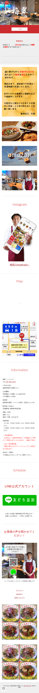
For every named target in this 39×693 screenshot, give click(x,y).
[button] (2, 2)
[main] (19, 43)
